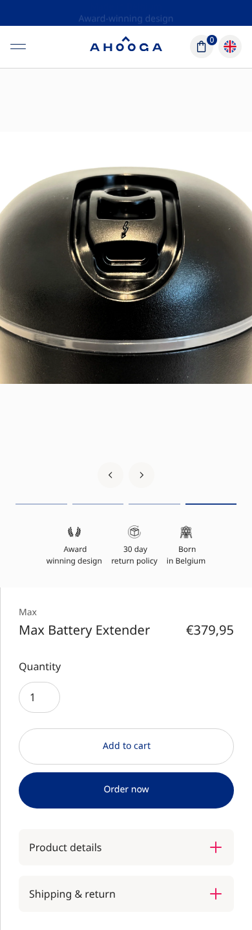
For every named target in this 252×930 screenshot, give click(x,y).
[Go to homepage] (126, 46)
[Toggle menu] (18, 46)
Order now (126, 789)
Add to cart (127, 745)
